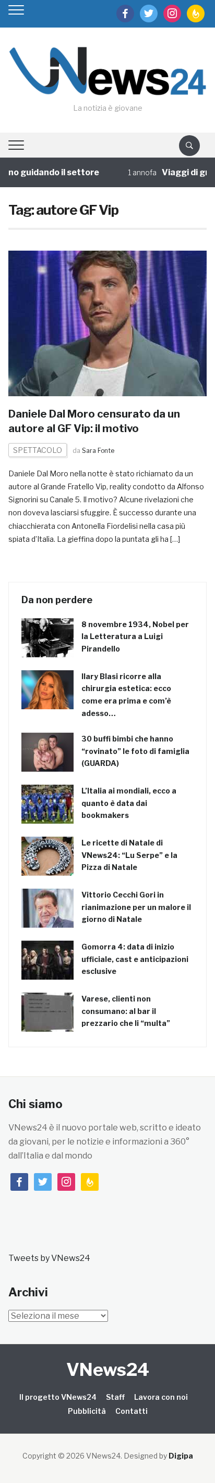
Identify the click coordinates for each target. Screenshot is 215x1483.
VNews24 (107, 1369)
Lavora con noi (161, 1397)
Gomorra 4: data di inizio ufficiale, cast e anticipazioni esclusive (134, 959)
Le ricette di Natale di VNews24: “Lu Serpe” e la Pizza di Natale (129, 855)
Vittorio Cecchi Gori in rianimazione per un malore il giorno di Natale (136, 907)
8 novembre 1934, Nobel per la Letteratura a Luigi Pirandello (135, 637)
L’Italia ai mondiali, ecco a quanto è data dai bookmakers (128, 803)
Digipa (181, 1455)
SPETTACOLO (37, 450)
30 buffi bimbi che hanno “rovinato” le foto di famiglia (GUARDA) (135, 751)
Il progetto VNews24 (58, 1397)
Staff (115, 1397)
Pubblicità (87, 1411)
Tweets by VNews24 (49, 1258)
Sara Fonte (98, 450)
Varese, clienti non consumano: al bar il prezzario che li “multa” (125, 1011)
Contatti (131, 1411)
